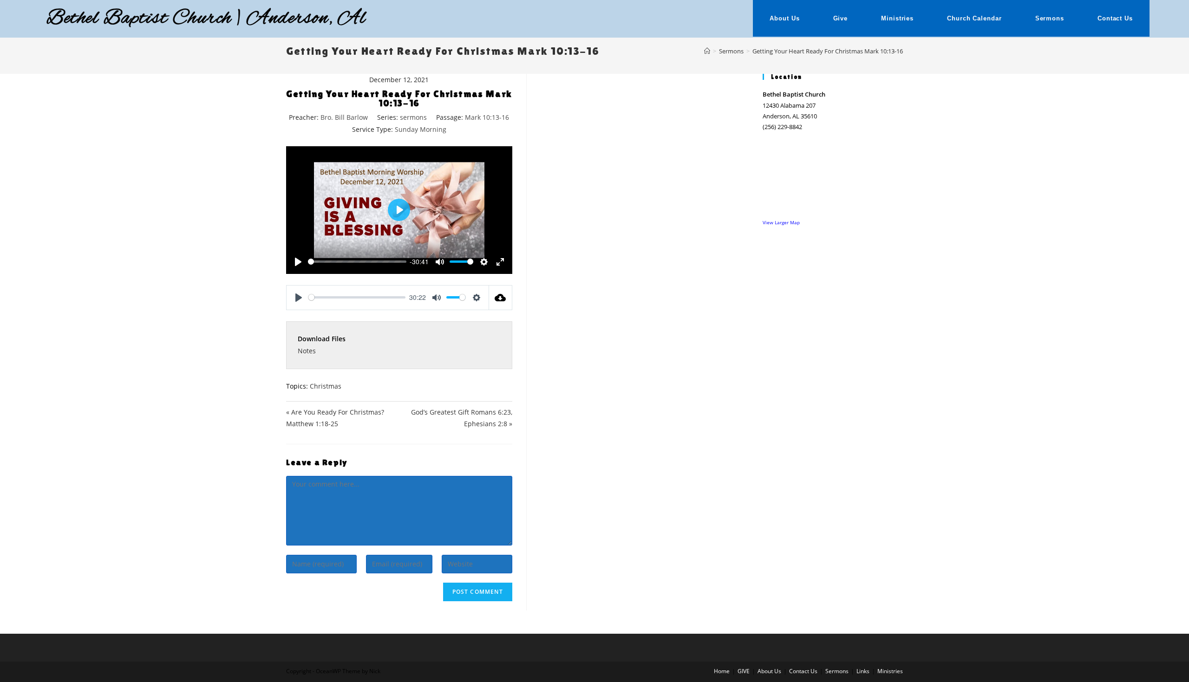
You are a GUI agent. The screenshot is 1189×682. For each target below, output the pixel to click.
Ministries (890, 671)
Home (722, 671)
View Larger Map (781, 222)
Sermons (837, 671)
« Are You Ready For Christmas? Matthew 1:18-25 (335, 418)
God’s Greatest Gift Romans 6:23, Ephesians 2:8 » (461, 418)
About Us (769, 671)
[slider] (357, 261)
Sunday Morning (420, 129)
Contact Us (803, 671)
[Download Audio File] (500, 297)
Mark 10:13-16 (487, 117)
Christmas (325, 386)
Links (862, 671)
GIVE (744, 671)
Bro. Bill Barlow (344, 117)
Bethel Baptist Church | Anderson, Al (206, 19)
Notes (307, 350)
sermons (413, 117)
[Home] (707, 51)
